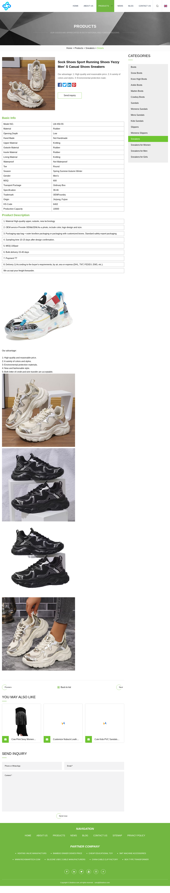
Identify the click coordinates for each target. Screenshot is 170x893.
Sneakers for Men (139, 151)
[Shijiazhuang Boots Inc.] (6, 6)
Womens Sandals (139, 109)
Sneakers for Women (141, 145)
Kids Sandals (137, 121)
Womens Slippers (139, 133)
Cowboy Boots (138, 97)
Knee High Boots (139, 79)
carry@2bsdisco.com (102, 883)
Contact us (145, 6)
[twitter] (81, 871)
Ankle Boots (136, 85)
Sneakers (90, 48)
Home (75, 6)
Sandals (135, 103)
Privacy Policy (136, 835)
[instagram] (96, 871)
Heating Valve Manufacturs (32, 853)
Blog (130, 6)
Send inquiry (70, 95)
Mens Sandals (137, 115)
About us (88, 6)
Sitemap (117, 835)
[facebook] (66, 871)
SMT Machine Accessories (132, 853)
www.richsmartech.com (27, 859)
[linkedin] (74, 871)
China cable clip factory (105, 859)
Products (103, 6)
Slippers (135, 127)
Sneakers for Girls (139, 157)
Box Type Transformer (137, 859)
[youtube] (88, 871)
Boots (133, 67)
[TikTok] (103, 871)
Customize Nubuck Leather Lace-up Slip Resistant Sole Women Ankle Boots (66, 740)
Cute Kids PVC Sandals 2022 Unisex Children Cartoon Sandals (106, 740)
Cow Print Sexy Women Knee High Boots (22, 740)
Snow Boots (136, 73)
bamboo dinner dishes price (67, 853)
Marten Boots (137, 91)
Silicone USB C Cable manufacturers (66, 859)
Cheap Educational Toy (101, 853)
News (120, 6)
